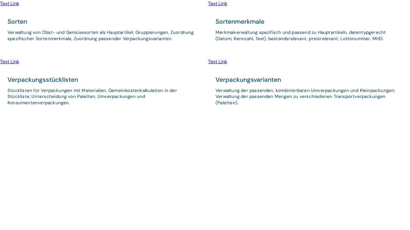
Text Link (9, 3)
